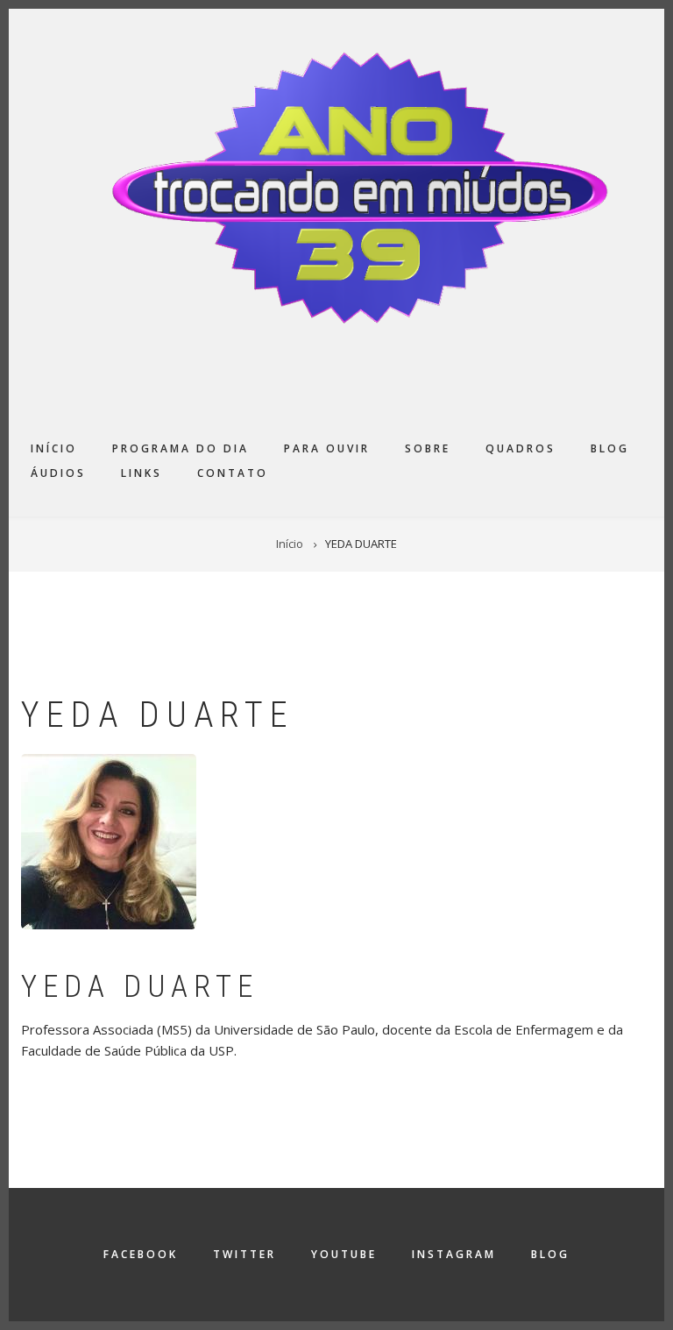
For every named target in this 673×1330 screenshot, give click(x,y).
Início (54, 448)
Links (141, 473)
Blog (610, 448)
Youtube (344, 1254)
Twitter (244, 1254)
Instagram (454, 1254)
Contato (232, 473)
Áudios (58, 473)
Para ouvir (327, 448)
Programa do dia (180, 448)
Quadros (520, 448)
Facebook (140, 1254)
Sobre (427, 448)
